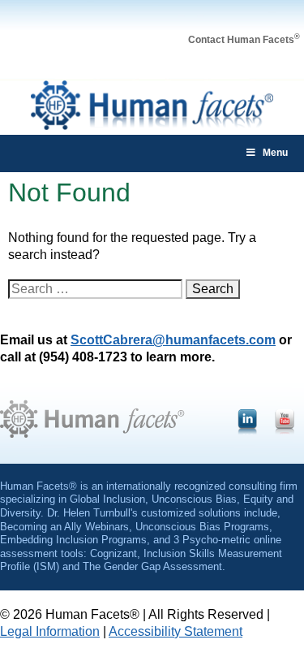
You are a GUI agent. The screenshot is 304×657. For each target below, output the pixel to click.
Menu (275, 152)
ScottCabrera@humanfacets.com (173, 340)
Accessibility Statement (175, 631)
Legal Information (50, 631)
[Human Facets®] (152, 125)
